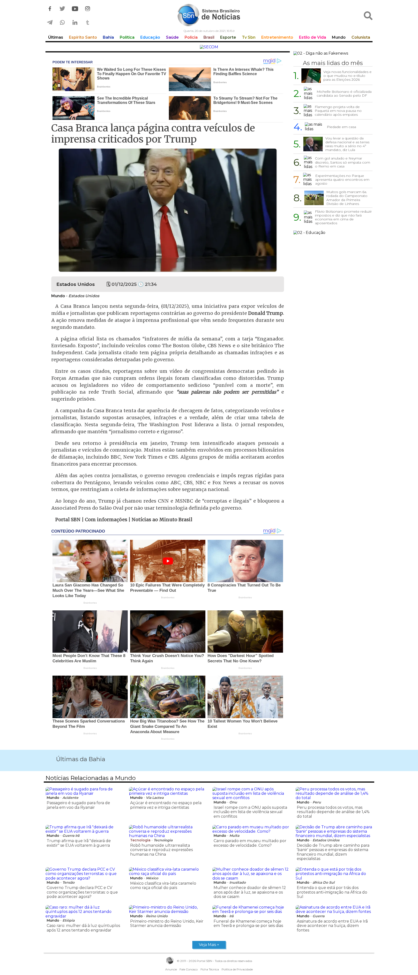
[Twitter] (62, 9)
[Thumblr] (87, 23)
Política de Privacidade (237, 969)
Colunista (360, 37)
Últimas (55, 37)
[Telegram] (49, 23)
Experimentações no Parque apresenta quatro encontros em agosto (342, 179)
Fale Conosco (188, 969)
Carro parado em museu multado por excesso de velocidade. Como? (250, 842)
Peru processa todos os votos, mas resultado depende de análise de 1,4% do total (333, 812)
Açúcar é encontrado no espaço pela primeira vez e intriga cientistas (166, 805)
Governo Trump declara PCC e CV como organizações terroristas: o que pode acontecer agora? (82, 892)
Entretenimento (277, 37)
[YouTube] (75, 9)
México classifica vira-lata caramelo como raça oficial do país (163, 885)
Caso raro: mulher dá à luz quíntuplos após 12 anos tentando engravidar (83, 927)
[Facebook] (49, 9)
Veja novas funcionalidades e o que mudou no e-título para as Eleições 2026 (347, 76)
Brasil (208, 37)
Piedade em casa (341, 127)
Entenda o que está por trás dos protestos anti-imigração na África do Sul (332, 892)
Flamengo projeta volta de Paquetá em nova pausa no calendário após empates (338, 111)
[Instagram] (87, 9)
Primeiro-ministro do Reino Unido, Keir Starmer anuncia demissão (166, 923)
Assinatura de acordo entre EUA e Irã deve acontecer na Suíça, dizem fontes (332, 925)
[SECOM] (209, 47)
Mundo (339, 37)
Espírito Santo (83, 37)
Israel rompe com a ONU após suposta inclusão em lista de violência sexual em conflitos (250, 812)
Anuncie (171, 969)
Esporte (228, 37)
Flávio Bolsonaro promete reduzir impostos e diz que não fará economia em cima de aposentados (343, 217)
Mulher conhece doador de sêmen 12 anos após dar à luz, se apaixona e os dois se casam (250, 892)
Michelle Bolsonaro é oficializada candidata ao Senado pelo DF (344, 93)
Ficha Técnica (210, 969)
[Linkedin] (75, 23)
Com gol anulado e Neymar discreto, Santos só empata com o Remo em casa (342, 162)
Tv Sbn (248, 37)
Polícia (191, 37)
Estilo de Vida (312, 37)
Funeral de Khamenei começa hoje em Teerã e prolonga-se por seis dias (248, 923)
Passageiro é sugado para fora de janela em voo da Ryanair (78, 805)
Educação (150, 37)
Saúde (172, 37)
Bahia (108, 37)
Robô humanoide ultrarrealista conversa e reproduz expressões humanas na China (161, 850)
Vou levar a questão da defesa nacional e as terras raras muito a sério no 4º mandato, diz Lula (347, 144)
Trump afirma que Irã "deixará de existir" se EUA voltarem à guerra (79, 842)
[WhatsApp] (62, 23)
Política (127, 37)
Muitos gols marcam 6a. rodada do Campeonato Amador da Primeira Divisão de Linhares (346, 198)
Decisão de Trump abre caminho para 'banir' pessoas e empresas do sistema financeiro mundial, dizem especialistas (333, 852)
